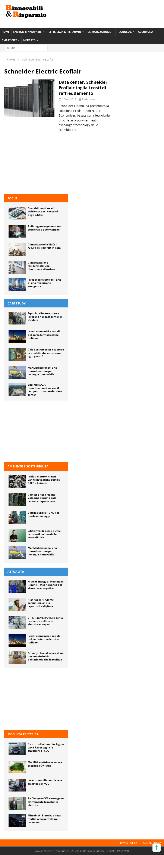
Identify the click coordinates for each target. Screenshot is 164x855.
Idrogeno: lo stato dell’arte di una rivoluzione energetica (44, 283)
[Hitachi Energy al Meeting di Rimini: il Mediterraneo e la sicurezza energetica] (17, 586)
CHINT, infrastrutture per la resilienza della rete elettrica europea (45, 621)
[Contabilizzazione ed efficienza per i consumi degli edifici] (17, 213)
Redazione (88, 99)
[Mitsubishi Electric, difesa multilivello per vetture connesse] (17, 820)
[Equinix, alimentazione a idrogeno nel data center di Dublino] (17, 318)
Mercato (29, 40)
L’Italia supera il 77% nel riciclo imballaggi (43, 514)
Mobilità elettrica (23, 734)
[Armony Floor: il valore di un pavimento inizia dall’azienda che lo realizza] (17, 657)
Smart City (9, 40)
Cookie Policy (152, 842)
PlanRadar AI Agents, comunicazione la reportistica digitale (41, 603)
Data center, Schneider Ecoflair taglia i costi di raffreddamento (83, 87)
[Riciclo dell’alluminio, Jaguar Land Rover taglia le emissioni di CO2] (17, 749)
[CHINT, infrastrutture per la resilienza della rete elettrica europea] (17, 622)
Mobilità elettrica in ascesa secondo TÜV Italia (45, 763)
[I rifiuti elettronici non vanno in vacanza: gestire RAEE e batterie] (17, 481)
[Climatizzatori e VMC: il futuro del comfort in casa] (17, 249)
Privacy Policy (128, 842)
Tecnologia (125, 32)
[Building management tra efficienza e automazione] (17, 231)
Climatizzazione (99, 32)
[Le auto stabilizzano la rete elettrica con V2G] (17, 785)
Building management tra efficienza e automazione (44, 228)
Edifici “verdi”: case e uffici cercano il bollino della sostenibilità (44, 534)
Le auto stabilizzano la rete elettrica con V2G (45, 782)
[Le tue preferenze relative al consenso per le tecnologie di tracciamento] (156, 847)
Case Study (16, 303)
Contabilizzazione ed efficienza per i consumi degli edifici (43, 211)
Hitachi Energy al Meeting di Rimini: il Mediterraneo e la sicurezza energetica (46, 585)
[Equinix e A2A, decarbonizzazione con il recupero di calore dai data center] (17, 389)
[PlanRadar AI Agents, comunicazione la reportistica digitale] (17, 604)
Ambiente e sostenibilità (27, 466)
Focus (12, 198)
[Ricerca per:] (26, 48)
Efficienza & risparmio (65, 32)
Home (6, 32)
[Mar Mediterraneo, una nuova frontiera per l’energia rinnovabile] (17, 372)
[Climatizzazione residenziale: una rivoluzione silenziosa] (17, 267)
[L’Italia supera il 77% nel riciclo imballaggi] (17, 517)
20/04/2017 (69, 99)
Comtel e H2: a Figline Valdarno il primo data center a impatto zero (42, 498)
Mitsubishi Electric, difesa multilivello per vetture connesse (44, 819)
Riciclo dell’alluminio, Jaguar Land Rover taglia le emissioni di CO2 (46, 747)
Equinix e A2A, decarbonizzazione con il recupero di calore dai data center (45, 390)
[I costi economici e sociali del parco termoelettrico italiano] (17, 336)
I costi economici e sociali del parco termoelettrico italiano (44, 335)
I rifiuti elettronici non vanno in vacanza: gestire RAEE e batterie (44, 480)
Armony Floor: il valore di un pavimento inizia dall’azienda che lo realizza (46, 656)
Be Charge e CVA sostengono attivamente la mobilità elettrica (46, 802)
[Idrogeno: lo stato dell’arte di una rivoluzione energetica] (17, 284)
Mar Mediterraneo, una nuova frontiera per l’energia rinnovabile (42, 371)
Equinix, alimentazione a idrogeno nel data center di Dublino (45, 316)
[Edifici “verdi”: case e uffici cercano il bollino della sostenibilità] (17, 535)
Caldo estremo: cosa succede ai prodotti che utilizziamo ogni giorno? (46, 353)
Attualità (15, 572)
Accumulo (145, 32)
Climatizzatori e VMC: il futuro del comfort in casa (44, 246)
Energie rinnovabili (27, 32)
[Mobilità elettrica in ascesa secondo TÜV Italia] (17, 767)
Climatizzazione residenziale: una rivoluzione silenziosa (41, 266)
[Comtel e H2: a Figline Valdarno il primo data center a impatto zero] (17, 499)
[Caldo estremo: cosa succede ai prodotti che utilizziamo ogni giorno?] (17, 354)
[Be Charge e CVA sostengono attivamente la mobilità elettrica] (17, 803)
